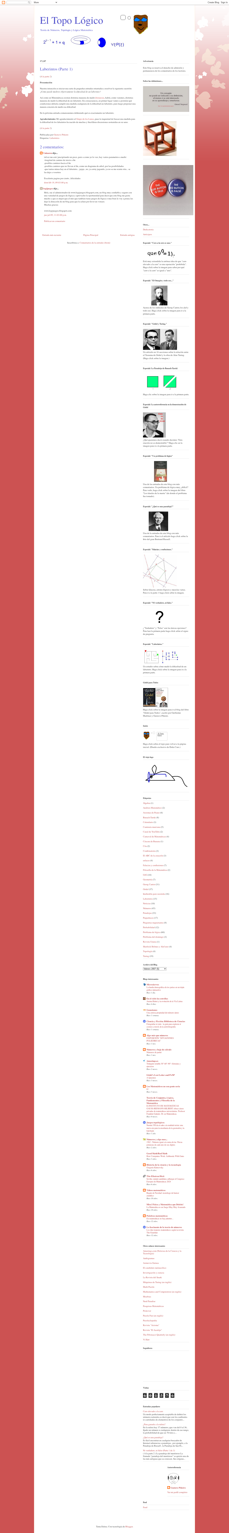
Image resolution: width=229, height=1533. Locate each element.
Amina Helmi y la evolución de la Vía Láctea (164, 1001)
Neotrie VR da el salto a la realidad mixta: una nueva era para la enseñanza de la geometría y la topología (165, 1128)
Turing (146, 956)
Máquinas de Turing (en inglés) (157, 1282)
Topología (147, 951)
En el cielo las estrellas (157, 998)
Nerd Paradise (149, 1301)
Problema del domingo (153, 936)
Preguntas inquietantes (153, 922)
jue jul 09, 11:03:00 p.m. (55, 214)
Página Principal (90, 234)
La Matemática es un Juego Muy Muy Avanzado (166, 1207)
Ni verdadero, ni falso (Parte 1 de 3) (159, 1450)
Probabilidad (149, 927)
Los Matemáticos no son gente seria (163, 1086)
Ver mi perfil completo (177, 1492)
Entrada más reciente (51, 234)
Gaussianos (152, 1009)
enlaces (146, 860)
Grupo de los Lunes (85, 118)
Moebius (147, 1296)
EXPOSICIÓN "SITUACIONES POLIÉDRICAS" (160, 1039)
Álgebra (146, 803)
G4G (145, 874)
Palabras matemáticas (157, 1215)
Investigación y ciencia (153, 1272)
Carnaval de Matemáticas (154, 836)
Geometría (147, 879)
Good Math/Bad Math (157, 1153)
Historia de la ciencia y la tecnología (164, 1164)
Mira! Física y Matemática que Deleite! (165, 1204)
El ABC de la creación (153, 855)
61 (148, 1089)
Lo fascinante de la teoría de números (164, 1227)
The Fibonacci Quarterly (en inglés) (159, 1334)
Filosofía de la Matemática (155, 869)
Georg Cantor (149, 884)
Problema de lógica (151, 932)
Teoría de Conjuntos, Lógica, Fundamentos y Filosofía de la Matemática (161, 1100)
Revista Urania (149, 941)
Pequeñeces (148, 917)
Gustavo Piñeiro (178, 1487)
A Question (151, 1077)
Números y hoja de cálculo (159, 1049)
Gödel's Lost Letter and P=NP (161, 1074)
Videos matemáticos (156, 1190)
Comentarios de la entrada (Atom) (95, 242)
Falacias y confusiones (153, 865)
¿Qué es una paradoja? (153, 1437)
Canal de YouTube (151, 831)
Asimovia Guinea (151, 1262)
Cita (145, 846)
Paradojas (147, 912)
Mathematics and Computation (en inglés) (162, 1291)
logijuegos (48, 188)
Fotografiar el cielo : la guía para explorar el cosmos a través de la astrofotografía (164, 1025)
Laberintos (54, 137)
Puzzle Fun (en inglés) (153, 1315)
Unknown (47, 153)
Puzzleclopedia (150, 1320)
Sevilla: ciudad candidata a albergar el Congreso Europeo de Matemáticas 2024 (165, 1180)
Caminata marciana (151, 826)
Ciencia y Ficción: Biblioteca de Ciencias (166, 1021)
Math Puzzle (148, 1286)
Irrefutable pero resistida (154, 893)
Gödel (146, 889)
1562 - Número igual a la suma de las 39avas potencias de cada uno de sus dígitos (164, 1143)
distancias (99, 97)
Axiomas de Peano (151, 812)
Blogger (129, 1526)
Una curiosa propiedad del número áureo (163, 1012)
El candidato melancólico (154, 1267)
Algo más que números (157, 1035)
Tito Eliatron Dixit (155, 1176)
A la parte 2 (46, 76)
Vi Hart (146, 1339)
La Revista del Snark (152, 1277)
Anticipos (147, 234)
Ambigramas (148, 1258)
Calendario (148, 822)
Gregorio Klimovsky (155, 1167)
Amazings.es (152, 1060)
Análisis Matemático (152, 807)
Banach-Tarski (149, 817)
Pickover (147, 1310)
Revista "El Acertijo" (152, 1329)
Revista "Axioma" (151, 1325)
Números (147, 908)
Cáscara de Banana (151, 841)
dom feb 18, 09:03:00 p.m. (56, 182)
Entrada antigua (127, 234)
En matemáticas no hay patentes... (160, 1218)
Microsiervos (153, 984)
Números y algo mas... (157, 1139)
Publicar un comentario (54, 221)
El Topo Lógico (71, 20)
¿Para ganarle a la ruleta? (154, 1424)
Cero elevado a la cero (153, 1411)
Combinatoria (149, 850)
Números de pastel (154, 1052)
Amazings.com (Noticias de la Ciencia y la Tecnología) (162, 1252)
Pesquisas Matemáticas (153, 1306)
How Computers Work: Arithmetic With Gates (165, 1156)
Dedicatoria (148, 229)
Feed (145, 1507)
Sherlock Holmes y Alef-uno (156, 946)
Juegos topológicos (155, 1122)
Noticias (147, 903)
